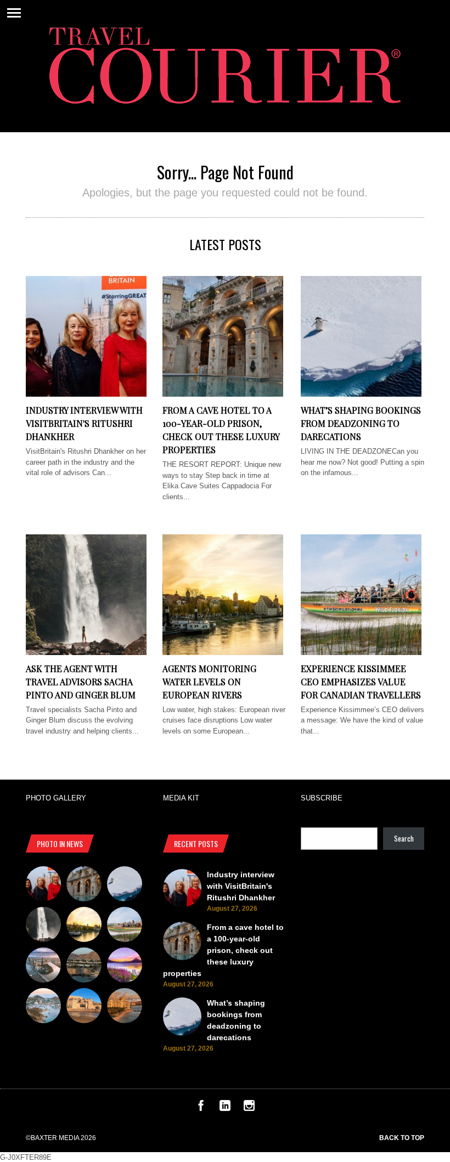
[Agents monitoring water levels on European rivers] (222, 652)
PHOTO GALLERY (56, 798)
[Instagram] (249, 1108)
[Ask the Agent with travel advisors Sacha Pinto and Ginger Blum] (86, 652)
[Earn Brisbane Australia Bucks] (43, 966)
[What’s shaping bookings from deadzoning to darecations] (361, 394)
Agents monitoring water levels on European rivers (209, 682)
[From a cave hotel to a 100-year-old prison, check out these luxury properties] (222, 394)
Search (404, 838)
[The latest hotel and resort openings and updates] (84, 966)
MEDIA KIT (181, 798)
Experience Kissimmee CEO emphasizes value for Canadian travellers (361, 682)
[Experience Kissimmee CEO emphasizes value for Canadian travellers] (361, 652)
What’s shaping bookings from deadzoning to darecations (361, 423)
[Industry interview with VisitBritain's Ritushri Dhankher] (86, 394)
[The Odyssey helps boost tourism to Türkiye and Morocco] (84, 1007)
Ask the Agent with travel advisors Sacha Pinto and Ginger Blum (81, 682)
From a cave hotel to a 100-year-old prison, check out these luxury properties (223, 950)
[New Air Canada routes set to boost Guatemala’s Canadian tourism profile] (124, 966)
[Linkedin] (225, 1108)
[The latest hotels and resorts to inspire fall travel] (124, 1007)
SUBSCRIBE (321, 798)
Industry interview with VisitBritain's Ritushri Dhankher (84, 423)
